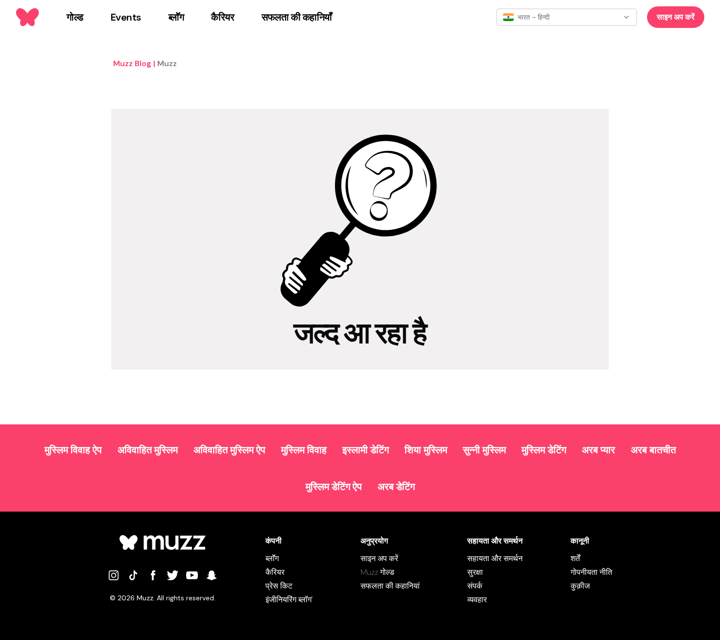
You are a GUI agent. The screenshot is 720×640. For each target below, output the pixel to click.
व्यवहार (477, 599)
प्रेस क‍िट (278, 586)
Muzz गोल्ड (377, 572)
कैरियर (275, 572)
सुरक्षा (475, 572)
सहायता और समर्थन (495, 558)
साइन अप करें (676, 17)
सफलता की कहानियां (390, 586)
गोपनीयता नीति (591, 572)
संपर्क (474, 586)
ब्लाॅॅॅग (272, 558)
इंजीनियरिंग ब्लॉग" (288, 599)
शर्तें (575, 558)
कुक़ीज (580, 586)
